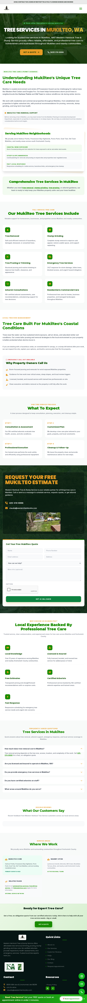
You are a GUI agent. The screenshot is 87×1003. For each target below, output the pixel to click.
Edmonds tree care (20, 888)
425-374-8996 (16, 503)
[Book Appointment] (82, 976)
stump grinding (41, 188)
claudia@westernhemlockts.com (23, 508)
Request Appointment (55, 966)
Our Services (52, 948)
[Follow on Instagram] (47, 988)
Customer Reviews (54, 952)
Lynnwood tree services (21, 886)
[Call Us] (82, 992)
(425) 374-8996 (57, 52)
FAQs (49, 955)
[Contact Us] (82, 984)
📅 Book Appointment (71, 999)
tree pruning (54, 188)
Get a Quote (43, 924)
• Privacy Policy (51, 985)
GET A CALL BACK (43, 599)
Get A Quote (30, 52)
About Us (50, 945)
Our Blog (50, 959)
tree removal (27, 188)
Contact (50, 963)
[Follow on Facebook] (53, 988)
